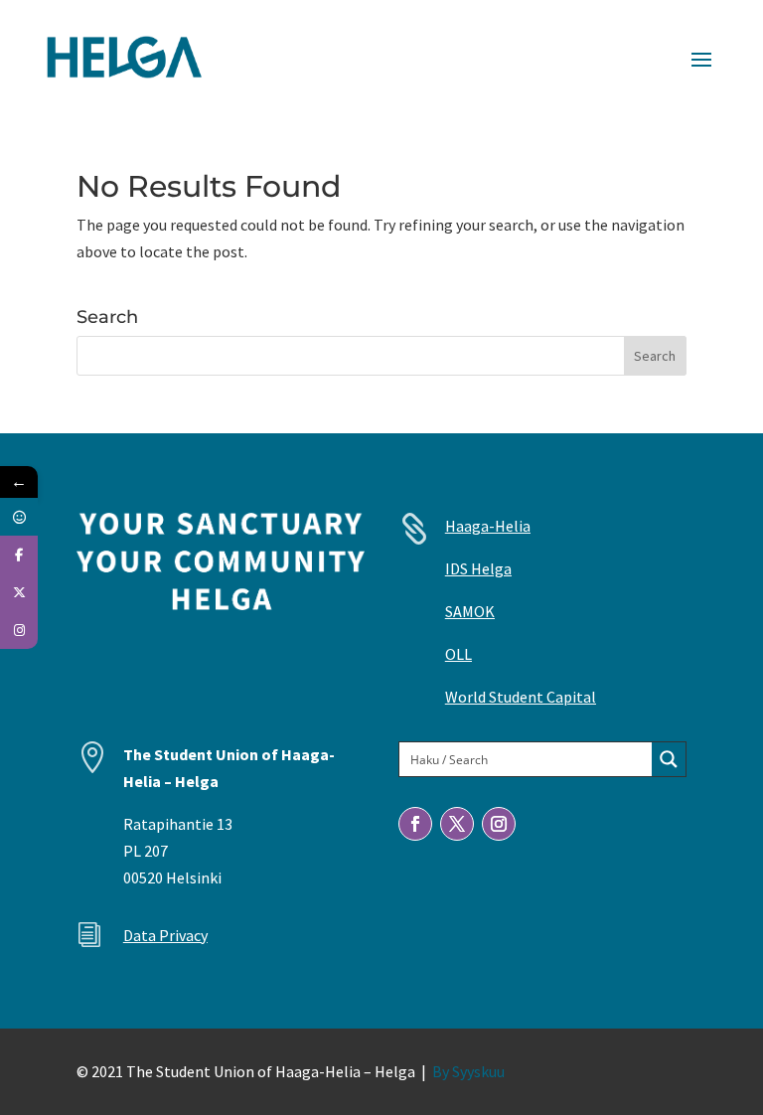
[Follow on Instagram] (499, 824)
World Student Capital (520, 697)
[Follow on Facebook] (415, 824)
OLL (458, 654)
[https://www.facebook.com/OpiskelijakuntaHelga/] (19, 554)
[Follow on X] (457, 824)
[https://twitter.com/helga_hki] (19, 592)
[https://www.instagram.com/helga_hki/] (19, 630)
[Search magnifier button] (669, 759)
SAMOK (470, 611)
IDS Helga (478, 568)
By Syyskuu (468, 1071)
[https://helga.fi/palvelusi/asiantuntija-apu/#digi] (19, 517)
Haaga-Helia (488, 526)
